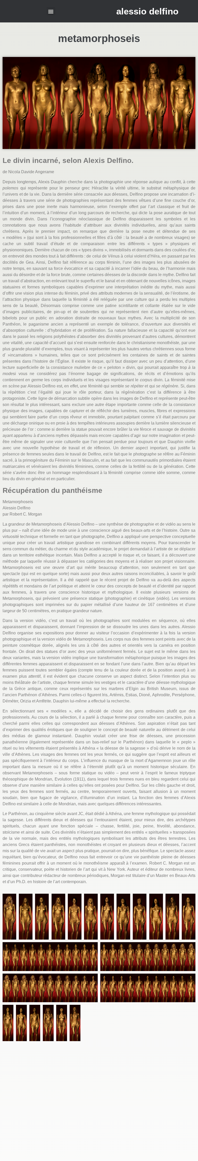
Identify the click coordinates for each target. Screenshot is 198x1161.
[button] (51, 11)
